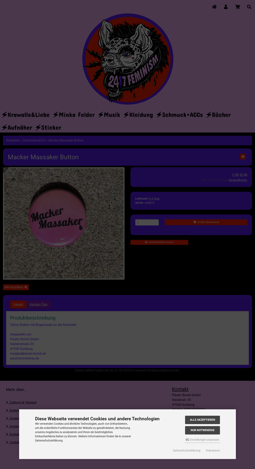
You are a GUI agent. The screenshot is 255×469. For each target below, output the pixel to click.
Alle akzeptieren (202, 420)
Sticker (51, 126)
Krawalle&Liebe (29, 113)
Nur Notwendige (203, 430)
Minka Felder (77, 113)
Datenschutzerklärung (186, 450)
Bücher (221, 113)
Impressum (213, 450)
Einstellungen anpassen (204, 439)
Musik (112, 113)
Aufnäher (20, 126)
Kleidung (141, 113)
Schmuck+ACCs (182, 113)
